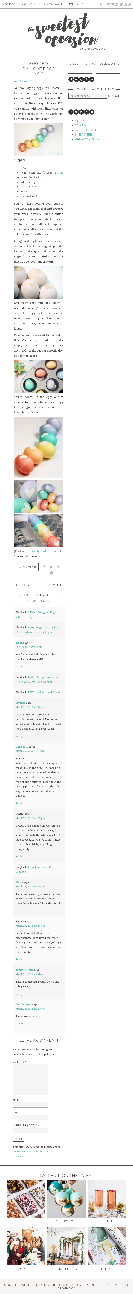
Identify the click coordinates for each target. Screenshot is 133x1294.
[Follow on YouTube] (91, 79)
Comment (21, 1061)
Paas (59, 172)
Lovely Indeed (40, 551)
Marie (19, 882)
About (75, 63)
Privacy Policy (87, 139)
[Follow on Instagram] (81, 79)
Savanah (21, 702)
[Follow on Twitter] (76, 79)
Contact (90, 63)
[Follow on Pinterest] (86, 79)
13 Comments (28, 566)
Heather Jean (24, 1004)
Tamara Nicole (24, 969)
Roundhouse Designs (79, 1285)
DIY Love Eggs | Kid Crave (44, 692)
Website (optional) (28, 1125)
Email (17, 1112)
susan (19, 642)
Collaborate (109, 63)
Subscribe (83, 134)
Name (17, 1100)
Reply (19, 666)
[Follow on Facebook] (71, 79)
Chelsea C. (22, 746)
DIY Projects (38, 63)
